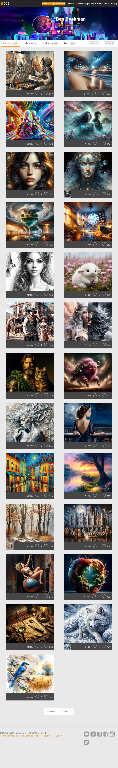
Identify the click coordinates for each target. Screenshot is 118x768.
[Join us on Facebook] (105, 734)
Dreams (10, 43)
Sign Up (114, 3)
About (106, 3)
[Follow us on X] (86, 742)
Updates (48, 736)
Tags (38, 736)
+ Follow (109, 43)
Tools (98, 3)
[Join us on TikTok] (93, 734)
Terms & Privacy (7, 736)
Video (71, 3)
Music (79, 3)
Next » (67, 712)
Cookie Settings (25, 736)
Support (58, 736)
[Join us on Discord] (86, 734)
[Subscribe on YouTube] (99, 734)
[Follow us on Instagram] (112, 734)
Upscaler (89, 3)
